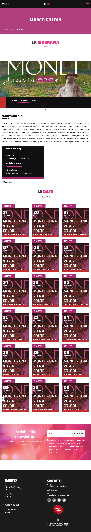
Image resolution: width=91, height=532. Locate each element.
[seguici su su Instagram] (54, 500)
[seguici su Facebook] (49, 500)
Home (7, 30)
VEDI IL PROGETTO (45, 79)
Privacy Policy (9, 494)
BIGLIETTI (8, 206)
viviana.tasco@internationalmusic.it (19, 173)
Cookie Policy (9, 497)
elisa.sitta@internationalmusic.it (18, 159)
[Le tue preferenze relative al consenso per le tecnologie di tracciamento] (2, 399)
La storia (8, 512)
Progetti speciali (10, 509)
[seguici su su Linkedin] (64, 500)
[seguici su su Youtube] (59, 500)
